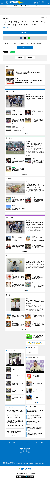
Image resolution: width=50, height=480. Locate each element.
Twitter (37, 2)
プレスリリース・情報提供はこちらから (31, 456)
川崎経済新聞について (17, 456)
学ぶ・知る (35, 5)
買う (22, 5)
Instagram (40, 2)
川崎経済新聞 (12, 2)
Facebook (34, 2)
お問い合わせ (32, 473)
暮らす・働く (27, 5)
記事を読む (25, 47)
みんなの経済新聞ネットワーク (25, 469)
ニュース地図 (6, 18)
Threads (43, 2)
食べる (10, 5)
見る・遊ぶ (16, 5)
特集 (40, 5)
